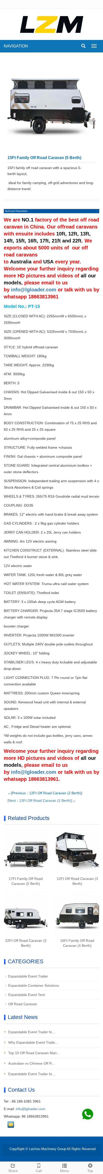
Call (39, 1171)
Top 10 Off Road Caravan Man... (33, 1053)
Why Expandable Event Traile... (32, 1042)
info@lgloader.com (33, 289)
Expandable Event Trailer (28, 976)
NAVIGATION (16, 46)
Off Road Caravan (22, 1004)
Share (13, 1171)
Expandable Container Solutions (33, 985)
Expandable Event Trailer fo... (31, 1032)
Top (90, 1171)
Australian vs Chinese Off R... (31, 1063)
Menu (64, 1171)
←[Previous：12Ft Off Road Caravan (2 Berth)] (45, 793)
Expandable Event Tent (26, 995)
